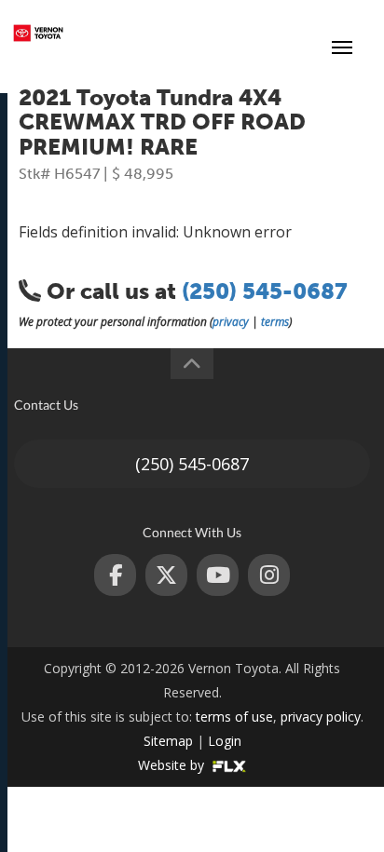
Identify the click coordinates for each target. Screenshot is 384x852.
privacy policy (321, 716)
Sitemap (168, 741)
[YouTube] (218, 575)
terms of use (234, 716)
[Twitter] (166, 575)
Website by (173, 765)
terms (275, 322)
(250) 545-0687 (270, 33)
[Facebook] (115, 575)
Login (224, 741)
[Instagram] (269, 575)
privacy (231, 322)
